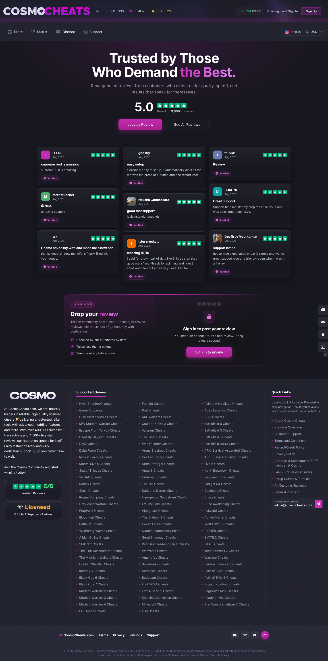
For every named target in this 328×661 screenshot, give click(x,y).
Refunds (135, 635)
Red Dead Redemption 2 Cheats (165, 544)
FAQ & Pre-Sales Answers (293, 472)
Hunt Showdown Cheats (221, 470)
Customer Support (287, 434)
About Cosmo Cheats (289, 420)
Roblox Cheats (89, 484)
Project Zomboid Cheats (222, 584)
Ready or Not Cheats (219, 597)
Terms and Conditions (290, 440)
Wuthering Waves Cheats (97, 531)
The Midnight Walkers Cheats (100, 557)
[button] (265, 635)
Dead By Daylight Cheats (97, 437)
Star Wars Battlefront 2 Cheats (226, 604)
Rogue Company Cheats (97, 497)
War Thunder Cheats (157, 444)
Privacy (119, 635)
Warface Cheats (216, 557)
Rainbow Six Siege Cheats (223, 403)
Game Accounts (90, 410)
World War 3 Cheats (219, 524)
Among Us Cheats (155, 557)
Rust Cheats (151, 410)
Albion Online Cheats (94, 537)
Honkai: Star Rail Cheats (96, 564)
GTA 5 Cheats (214, 544)
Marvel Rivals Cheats (94, 464)
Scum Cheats (89, 490)
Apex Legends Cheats (220, 410)
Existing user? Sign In (282, 11)
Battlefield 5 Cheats (218, 430)
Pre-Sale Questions (288, 427)
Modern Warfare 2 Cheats (98, 591)
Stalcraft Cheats (91, 544)
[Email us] (318, 504)
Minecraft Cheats (154, 604)
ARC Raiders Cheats (156, 417)
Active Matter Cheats (220, 517)
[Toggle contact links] (325, 354)
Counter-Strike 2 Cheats (159, 424)
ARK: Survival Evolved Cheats (226, 457)
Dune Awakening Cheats (222, 504)
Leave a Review (140, 124)
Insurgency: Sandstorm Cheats (164, 497)
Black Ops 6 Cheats (93, 577)
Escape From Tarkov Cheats (99, 430)
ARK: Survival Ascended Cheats (227, 450)
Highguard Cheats (155, 510)
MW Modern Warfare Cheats (100, 424)
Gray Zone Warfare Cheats (98, 504)
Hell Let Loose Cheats (158, 457)
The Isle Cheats (153, 484)
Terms (103, 635)
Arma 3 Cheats (153, 470)
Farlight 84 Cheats (217, 484)
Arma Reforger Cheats (158, 464)
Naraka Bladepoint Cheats (161, 531)
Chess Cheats (214, 497)
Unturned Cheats (154, 477)
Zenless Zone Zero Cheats (223, 564)
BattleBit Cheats (91, 524)
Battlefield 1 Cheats (218, 437)
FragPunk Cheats (91, 510)
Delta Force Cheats (93, 450)
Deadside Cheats (216, 490)
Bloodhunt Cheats (92, 517)
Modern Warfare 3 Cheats (98, 597)
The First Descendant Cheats (100, 551)
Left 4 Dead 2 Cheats (157, 591)
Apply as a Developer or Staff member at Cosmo (296, 463)
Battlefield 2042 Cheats (221, 444)
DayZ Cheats (88, 444)
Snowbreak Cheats (156, 564)
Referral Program (286, 492)
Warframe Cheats (154, 551)
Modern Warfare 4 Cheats (98, 604)
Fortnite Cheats (153, 403)
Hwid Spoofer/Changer (96, 403)
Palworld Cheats (216, 510)
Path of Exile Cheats (219, 571)
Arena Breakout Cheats (159, 450)
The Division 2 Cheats (158, 517)
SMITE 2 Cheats (216, 537)
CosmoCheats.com (76, 635)
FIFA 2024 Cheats (155, 584)
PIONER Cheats (215, 531)
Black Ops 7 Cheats (93, 584)
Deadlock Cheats (154, 571)
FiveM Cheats (214, 464)
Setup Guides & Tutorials (292, 479)
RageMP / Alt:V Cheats (221, 591)
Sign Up (311, 11)
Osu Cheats (150, 611)
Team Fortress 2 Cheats (221, 551)
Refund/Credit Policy (289, 447)
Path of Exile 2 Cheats (220, 577)
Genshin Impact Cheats (159, 537)
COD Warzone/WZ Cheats (98, 417)
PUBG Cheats (214, 417)
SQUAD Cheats (90, 477)
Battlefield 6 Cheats (218, 424)
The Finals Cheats (155, 437)
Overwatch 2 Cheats (219, 477)
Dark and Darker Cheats (159, 490)
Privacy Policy (284, 454)
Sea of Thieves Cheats (95, 470)
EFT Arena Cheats (92, 611)
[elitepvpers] (245, 635)
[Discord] (235, 635)
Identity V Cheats (92, 571)
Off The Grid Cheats (156, 504)
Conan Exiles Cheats (157, 524)
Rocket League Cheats (95, 457)
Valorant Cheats (153, 430)
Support (153, 635)
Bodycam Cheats (154, 577)
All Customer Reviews (290, 485)
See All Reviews (187, 124)
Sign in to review (209, 352)
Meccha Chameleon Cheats (162, 597)
